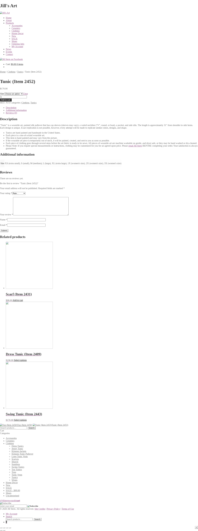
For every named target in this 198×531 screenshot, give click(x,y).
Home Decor (17, 33)
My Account (17, 46)
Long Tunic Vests (20, 456)
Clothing (16, 31)
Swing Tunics (18, 467)
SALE (15, 38)
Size (2, 93)
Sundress (16, 464)
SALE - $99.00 (13, 490)
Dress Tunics (17, 446)
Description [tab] (11, 107)
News (8, 49)
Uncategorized (12, 495)
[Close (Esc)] (10, 527)
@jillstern (10, 500)
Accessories (17, 25)
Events (9, 52)
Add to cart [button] (18, 300)
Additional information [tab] (16, 110)
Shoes (14, 41)
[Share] (7, 527)
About (9, 20)
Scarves (15, 459)
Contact (9, 54)
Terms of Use (68, 509)
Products (10, 23)
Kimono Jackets (19, 451)
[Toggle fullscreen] (4, 527)
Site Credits (39, 509)
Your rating (6, 193)
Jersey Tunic (17, 448)
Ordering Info (18, 44)
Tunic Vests (17, 475)
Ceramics (16, 28)
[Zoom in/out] (1, 527)
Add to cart (5, 100)
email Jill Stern (135, 146)
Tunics (20, 72)
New (14, 36)
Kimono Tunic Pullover (22, 454)
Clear (25, 93)
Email (3, 225)
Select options (20, 360)
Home (8, 18)
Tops (14, 472)
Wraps (14, 480)
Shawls (15, 461)
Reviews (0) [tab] (11, 113)
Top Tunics (17, 469)
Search (31, 428)
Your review (6, 214)
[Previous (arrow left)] (1, 530)
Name (3, 219)
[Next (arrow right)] (4, 530)
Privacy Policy (53, 509)
